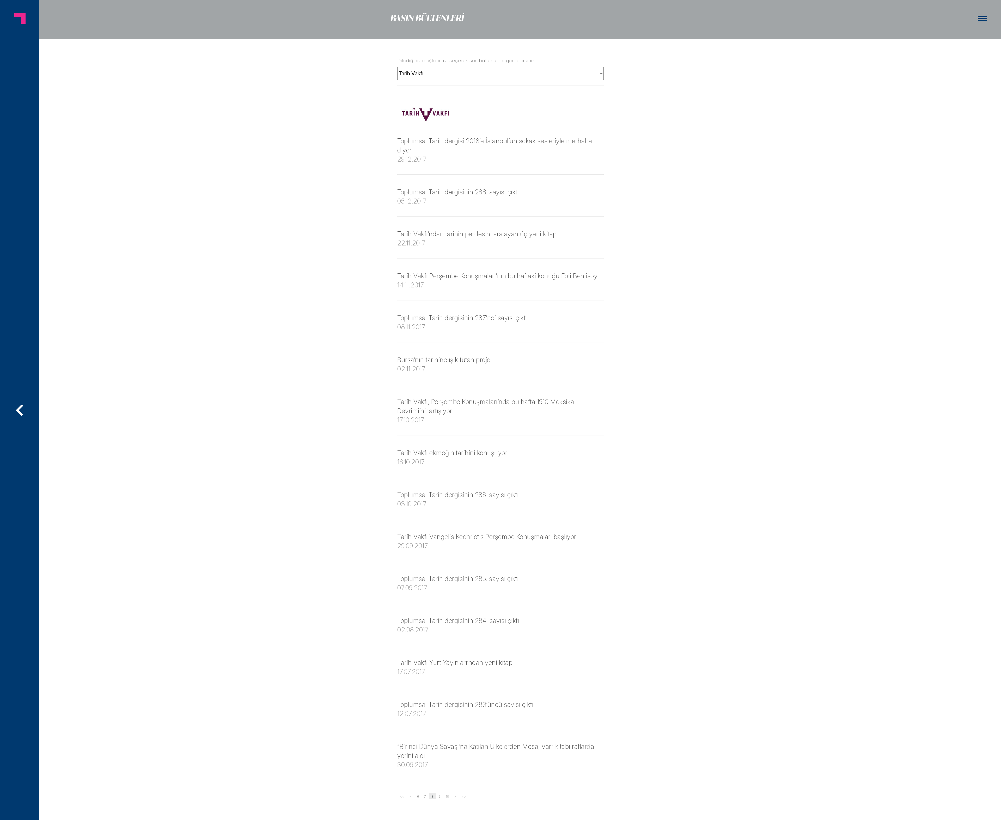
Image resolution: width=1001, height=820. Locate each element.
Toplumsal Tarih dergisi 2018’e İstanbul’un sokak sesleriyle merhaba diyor (494, 145)
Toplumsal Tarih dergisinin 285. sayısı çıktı (457, 579)
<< (402, 796)
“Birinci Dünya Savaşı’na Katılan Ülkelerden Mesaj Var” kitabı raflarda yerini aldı (495, 751)
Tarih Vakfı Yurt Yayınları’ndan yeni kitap (454, 663)
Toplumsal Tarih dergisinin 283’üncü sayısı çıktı (465, 704)
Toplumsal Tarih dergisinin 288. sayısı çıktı (458, 192)
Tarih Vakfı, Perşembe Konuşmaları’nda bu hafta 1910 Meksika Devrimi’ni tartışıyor (485, 406)
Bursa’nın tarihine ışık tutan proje (444, 360)
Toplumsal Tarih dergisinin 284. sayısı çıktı (458, 621)
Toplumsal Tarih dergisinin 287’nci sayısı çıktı (462, 318)
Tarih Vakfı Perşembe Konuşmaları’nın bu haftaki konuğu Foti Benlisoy (497, 276)
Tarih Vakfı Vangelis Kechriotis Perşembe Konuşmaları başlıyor (486, 537)
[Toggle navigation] (982, 18)
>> (464, 796)
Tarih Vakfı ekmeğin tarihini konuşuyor (452, 453)
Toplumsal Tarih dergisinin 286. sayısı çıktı (457, 495)
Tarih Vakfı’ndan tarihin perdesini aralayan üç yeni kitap (477, 234)
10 (447, 796)
